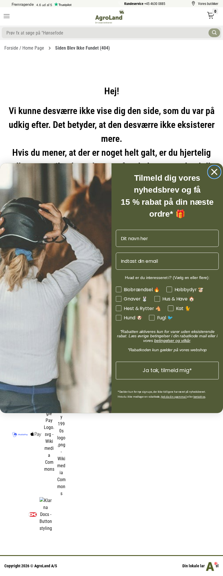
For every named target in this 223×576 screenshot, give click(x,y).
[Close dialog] (214, 171)
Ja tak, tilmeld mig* (167, 370)
